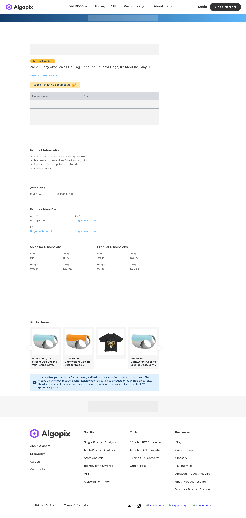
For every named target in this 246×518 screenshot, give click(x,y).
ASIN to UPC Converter (145, 442)
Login (202, 7)
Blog (178, 442)
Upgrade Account (86, 220)
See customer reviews (43, 75)
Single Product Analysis (100, 442)
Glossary (181, 458)
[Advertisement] (123, 32)
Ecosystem (38, 453)
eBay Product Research (191, 481)
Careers (35, 461)
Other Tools (138, 465)
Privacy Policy (44, 505)
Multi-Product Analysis (99, 450)
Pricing (100, 6)
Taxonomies (183, 465)
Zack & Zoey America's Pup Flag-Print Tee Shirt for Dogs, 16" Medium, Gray (88, 67)
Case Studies (184, 450)
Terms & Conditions (77, 505)
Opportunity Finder (97, 481)
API (113, 6)
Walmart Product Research (193, 489)
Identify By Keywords (98, 465)
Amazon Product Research (193, 473)
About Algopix (40, 446)
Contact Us (38, 469)
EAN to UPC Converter (145, 458)
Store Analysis (93, 458)
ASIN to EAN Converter (145, 450)
